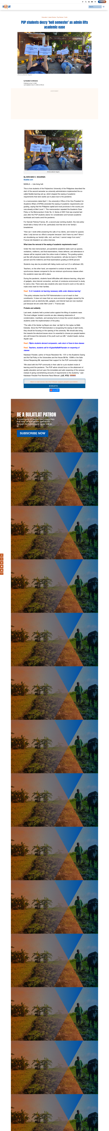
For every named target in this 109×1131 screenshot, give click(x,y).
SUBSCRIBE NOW (32, 433)
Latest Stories (52, 17)
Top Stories (60, 17)
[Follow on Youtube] (92, 2)
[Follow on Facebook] (83, 2)
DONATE (102, 1)
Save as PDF (55, 390)
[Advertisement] (58, 105)
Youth (65, 17)
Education (44, 17)
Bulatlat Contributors (31, 81)
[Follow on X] (86, 2)
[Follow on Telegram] (95, 2)
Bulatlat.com (28, 180)
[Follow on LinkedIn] (89, 2)
